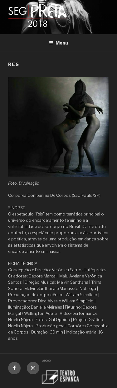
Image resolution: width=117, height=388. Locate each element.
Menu (62, 42)
